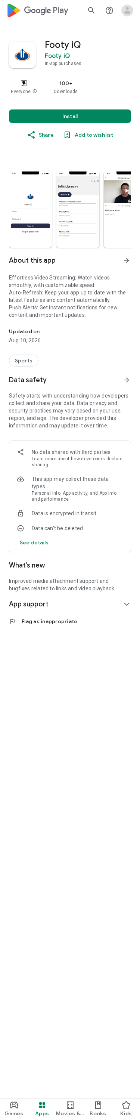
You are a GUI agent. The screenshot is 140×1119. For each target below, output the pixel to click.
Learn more (44, 458)
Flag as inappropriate (43, 621)
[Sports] (23, 360)
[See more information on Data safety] (127, 380)
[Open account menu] (127, 10)
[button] (34, 91)
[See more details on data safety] (34, 542)
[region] (70, 87)
